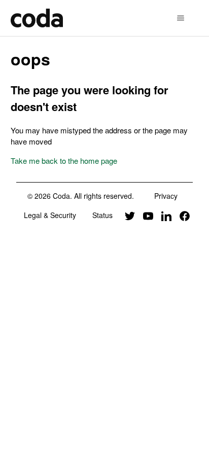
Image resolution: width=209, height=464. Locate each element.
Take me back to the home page (64, 160)
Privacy (166, 196)
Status (102, 215)
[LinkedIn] (166, 215)
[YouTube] (148, 215)
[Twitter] (130, 215)
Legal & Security (50, 215)
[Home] (37, 18)
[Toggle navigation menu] (180, 18)
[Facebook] (185, 215)
